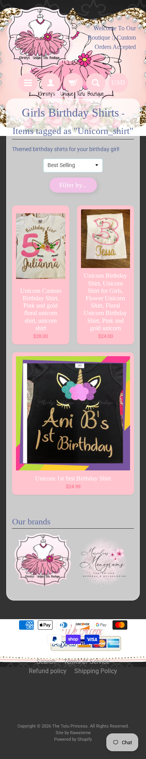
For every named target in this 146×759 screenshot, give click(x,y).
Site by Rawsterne (73, 732)
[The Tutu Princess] (39, 37)
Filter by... (73, 185)
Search (46, 661)
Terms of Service (86, 661)
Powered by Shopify (73, 739)
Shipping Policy (95, 671)
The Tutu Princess (70, 726)
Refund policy (48, 671)
